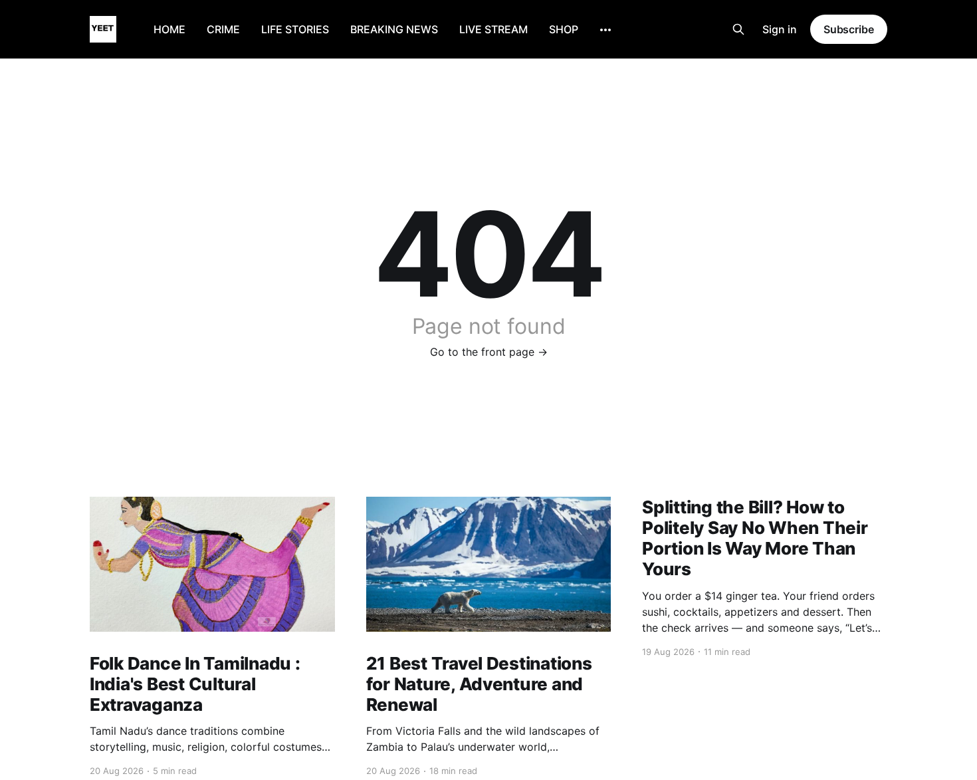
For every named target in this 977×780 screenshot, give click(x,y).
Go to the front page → (489, 351)
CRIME (223, 29)
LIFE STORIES (295, 29)
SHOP (563, 29)
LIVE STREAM (493, 29)
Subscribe (848, 29)
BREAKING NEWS (394, 29)
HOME (169, 29)
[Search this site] (738, 29)
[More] (605, 30)
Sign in (779, 29)
